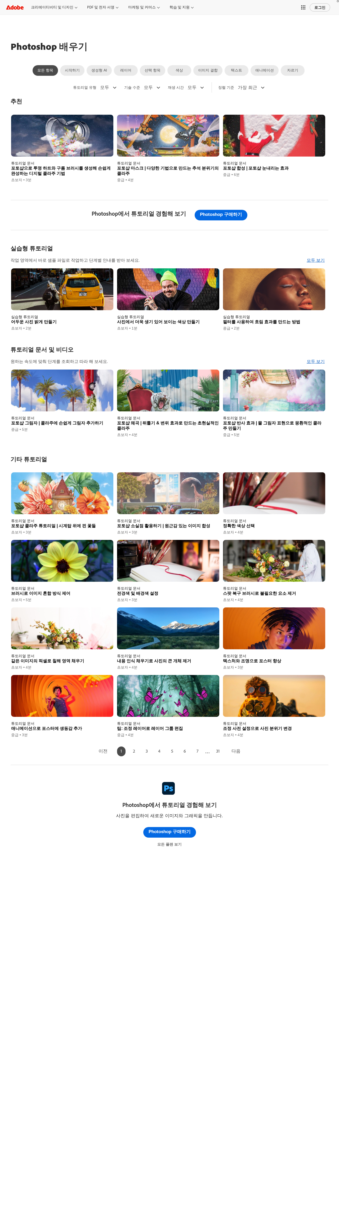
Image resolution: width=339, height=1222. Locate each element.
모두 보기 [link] (316, 260)
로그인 (319, 7)
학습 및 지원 (180, 7)
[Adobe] (15, 7)
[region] (62, 149)
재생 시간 (176, 87)
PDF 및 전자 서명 (100, 7)
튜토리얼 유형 (84, 87)
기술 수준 (132, 87)
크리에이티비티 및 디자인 (52, 7)
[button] (303, 7)
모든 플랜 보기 (169, 844)
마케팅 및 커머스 (142, 7)
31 (218, 751)
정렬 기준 (226, 87)
